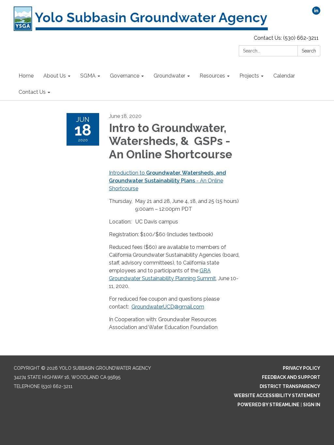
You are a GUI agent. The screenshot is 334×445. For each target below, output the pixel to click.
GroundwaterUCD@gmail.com (167, 307)
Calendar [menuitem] (284, 76)
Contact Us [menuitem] (32, 92)
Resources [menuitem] (212, 76)
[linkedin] (316, 13)
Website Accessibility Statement (277, 395)
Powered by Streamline (268, 404)
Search (309, 50)
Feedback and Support (291, 377)
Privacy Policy (301, 368)
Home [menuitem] (26, 76)
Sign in (311, 404)
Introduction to (127, 173)
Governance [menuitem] (124, 76)
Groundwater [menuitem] (169, 76)
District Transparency (290, 386)
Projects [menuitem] (249, 76)
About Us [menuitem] (54, 76)
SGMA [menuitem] (88, 76)
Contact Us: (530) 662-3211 (286, 38)
